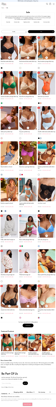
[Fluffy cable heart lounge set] (9, 236)
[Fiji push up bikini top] (28, 128)
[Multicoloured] (39, 318)
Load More (28, 325)
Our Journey (41, 392)
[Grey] (2, 246)
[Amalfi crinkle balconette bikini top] (47, 128)
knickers (10, 17)
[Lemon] (39, 281)
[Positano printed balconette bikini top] (47, 163)
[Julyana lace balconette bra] (9, 306)
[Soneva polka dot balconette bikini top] (28, 199)
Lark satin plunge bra (43, 239)
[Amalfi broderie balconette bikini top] (35, 342)
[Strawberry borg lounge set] (9, 271)
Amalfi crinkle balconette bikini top (46, 131)
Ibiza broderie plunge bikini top (46, 61)
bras (49, 16)
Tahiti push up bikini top (6, 131)
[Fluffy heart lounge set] (28, 271)
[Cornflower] (39, 246)
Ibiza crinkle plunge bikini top (26, 239)
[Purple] (20, 175)
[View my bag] (50, 4)
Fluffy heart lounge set (24, 274)
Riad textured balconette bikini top (27, 61)
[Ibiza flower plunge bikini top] (28, 93)
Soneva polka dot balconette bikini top (26, 203)
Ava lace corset (42, 203)
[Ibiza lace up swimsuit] (47, 93)
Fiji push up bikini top (24, 131)
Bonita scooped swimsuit (7, 203)
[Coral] (41, 103)
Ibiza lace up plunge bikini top (26, 166)
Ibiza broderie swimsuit (6, 166)
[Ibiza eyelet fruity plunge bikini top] (47, 271)
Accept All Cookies (27, 404)
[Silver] (39, 68)
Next (54, 344)
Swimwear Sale (46, 22)
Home (2, 7)
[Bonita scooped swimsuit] (9, 199)
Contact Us (4, 393)
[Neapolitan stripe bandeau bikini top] (47, 306)
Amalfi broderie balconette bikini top (34, 353)
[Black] (2, 68)
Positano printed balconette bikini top (46, 167)
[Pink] (2, 138)
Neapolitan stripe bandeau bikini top (46, 310)
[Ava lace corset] (47, 199)
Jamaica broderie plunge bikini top (9, 96)
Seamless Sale (36, 22)
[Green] (2, 103)
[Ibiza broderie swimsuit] (9, 163)
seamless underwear (29, 17)
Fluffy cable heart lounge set (8, 239)
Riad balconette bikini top (7, 61)
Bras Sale (8, 22)
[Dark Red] (22, 175)
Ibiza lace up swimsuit (43, 96)
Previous (2, 344)
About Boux (29, 392)
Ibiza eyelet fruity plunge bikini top (46, 274)
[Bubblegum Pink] (20, 318)
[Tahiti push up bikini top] (9, 128)
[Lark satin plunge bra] (47, 236)
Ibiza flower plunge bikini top (26, 96)
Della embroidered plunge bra (26, 309)
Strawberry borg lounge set (7, 274)
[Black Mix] (2, 211)
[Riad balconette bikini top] (9, 57)
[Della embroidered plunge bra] (28, 306)
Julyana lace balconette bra (8, 309)
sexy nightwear (17, 17)
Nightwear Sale (26, 22)
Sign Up (25, 383)
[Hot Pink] (20, 246)
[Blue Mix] (5, 211)
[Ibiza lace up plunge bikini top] (28, 163)
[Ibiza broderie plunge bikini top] (47, 57)
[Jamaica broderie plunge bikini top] (9, 93)
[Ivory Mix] (20, 138)
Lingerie (49, 10)
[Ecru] (20, 68)
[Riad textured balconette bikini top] (28, 57)
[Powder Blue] (41, 138)
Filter (41, 31)
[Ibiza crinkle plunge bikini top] (28, 236)
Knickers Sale (16, 22)
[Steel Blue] (2, 175)
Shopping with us (18, 392)
